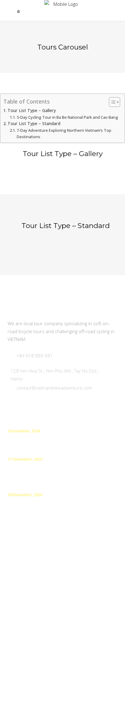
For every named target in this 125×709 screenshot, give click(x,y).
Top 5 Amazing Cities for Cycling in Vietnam (55, 439)
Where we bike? (26, 586)
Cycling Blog (21, 653)
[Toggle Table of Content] (111, 102)
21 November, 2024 (25, 459)
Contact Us (20, 636)
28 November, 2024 (25, 494)
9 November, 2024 (24, 431)
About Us (18, 619)
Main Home (21, 570)
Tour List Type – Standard (34, 123)
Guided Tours (23, 603)
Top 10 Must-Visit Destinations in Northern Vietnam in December (55, 472)
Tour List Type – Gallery (32, 110)
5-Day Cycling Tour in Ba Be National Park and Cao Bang (67, 117)
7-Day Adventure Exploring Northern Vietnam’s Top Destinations (64, 133)
